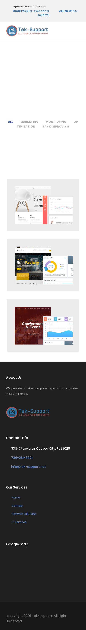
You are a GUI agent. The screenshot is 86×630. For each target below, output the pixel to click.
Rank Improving (55, 127)
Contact (17, 506)
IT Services (19, 522)
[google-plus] (60, 6)
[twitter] (77, 6)
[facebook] (54, 6)
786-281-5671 (21, 457)
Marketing (29, 122)
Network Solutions (24, 514)
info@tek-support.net (31, 11)
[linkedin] (66, 6)
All (10, 122)
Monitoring (56, 122)
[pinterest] (71, 6)
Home (16, 497)
